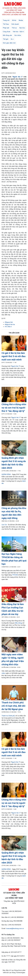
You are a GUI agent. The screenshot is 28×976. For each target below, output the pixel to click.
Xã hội (14, 20)
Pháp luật (6, 28)
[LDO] (14, 343)
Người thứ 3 (17, 77)
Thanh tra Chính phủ (8, 716)
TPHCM (15, 575)
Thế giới (5, 39)
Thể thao (6, 24)
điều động (18, 623)
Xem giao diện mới (9, 43)
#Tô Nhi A (8, 327)
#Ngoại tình (9, 322)
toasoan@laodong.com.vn (15, 928)
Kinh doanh (15, 24)
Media (21, 20)
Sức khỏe (17, 35)
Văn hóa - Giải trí (18, 32)
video (3, 673)
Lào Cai (4, 525)
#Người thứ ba (10, 324)
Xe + (12, 39)
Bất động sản (7, 35)
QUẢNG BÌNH (6, 474)
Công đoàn (6, 32)
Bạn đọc (22, 28)
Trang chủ (6, 20)
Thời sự (14, 28)
